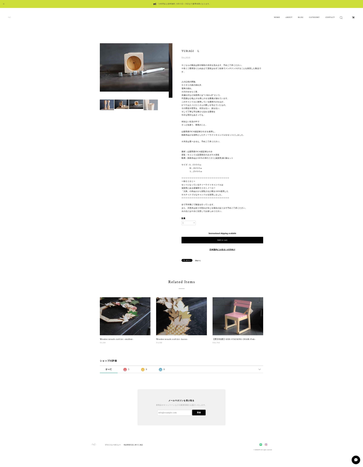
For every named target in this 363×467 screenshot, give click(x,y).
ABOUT (289, 17)
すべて (108, 369)
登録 (199, 412)
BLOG (300, 17)
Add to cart (222, 240)
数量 (183, 218)
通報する (198, 260)
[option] (136, 70)
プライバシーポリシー (113, 445)
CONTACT (330, 17)
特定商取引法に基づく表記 (133, 445)
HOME (277, 17)
